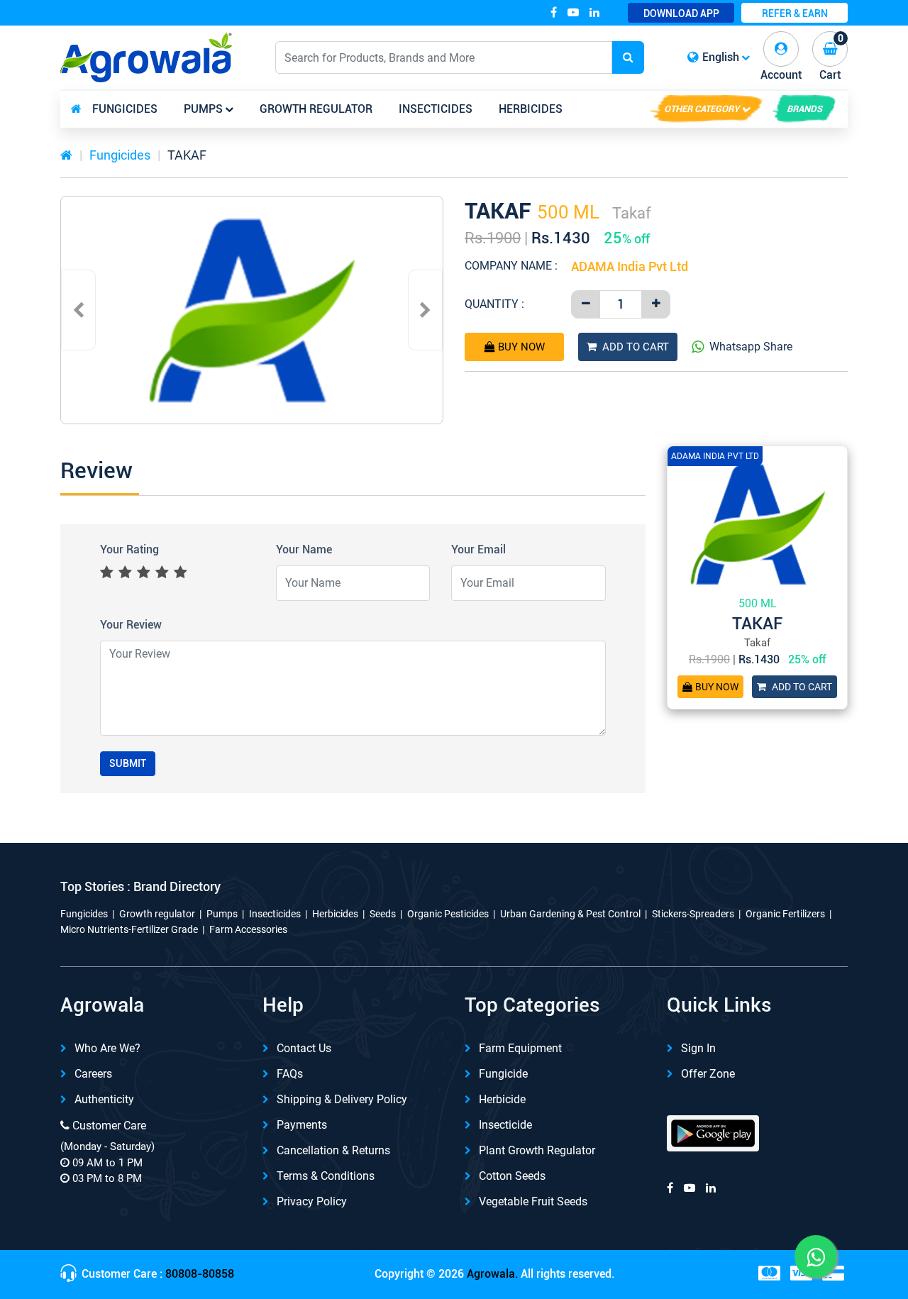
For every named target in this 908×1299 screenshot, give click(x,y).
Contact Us (304, 1048)
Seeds (383, 913)
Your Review (131, 624)
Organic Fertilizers (785, 913)
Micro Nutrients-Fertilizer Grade (129, 929)
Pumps (203, 109)
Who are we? (107, 1048)
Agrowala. (492, 1274)
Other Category (701, 109)
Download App (681, 13)
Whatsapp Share (750, 346)
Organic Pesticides (448, 913)
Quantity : (494, 304)
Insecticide (505, 1125)
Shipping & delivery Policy (342, 1099)
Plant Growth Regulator (537, 1150)
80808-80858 (199, 1274)
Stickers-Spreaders (693, 913)
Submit (127, 763)
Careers (93, 1073)
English (720, 57)
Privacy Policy (312, 1201)
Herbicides (531, 109)
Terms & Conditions (326, 1176)
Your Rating (129, 549)
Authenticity (104, 1099)
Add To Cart (635, 347)
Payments (302, 1125)
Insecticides (435, 109)
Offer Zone (708, 1073)
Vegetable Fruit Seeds (533, 1201)
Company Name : (511, 265)
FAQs (290, 1073)
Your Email (478, 549)
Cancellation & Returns (333, 1150)
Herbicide (502, 1099)
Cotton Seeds (512, 1176)
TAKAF (186, 155)
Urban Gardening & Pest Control (570, 913)
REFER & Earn (795, 13)
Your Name (304, 549)
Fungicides (124, 109)
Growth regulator (316, 109)
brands (804, 109)
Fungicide (503, 1073)
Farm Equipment (520, 1048)
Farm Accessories (248, 929)
